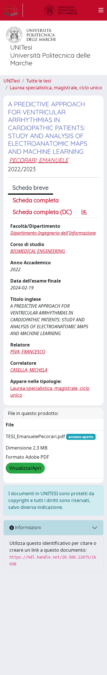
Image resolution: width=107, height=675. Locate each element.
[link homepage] (13, 10)
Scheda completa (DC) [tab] (42, 211)
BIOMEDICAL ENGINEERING (37, 251)
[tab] (84, 212)
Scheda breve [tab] (31, 187)
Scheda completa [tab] (36, 200)
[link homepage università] (60, 10)
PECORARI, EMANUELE (38, 160)
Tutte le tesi (38, 81)
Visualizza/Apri (25, 468)
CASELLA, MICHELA (28, 370)
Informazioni (27, 527)
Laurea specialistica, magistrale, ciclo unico (56, 87)
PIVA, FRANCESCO (27, 351)
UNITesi (11, 81)
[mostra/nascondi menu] (101, 10)
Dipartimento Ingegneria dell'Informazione (53, 233)
